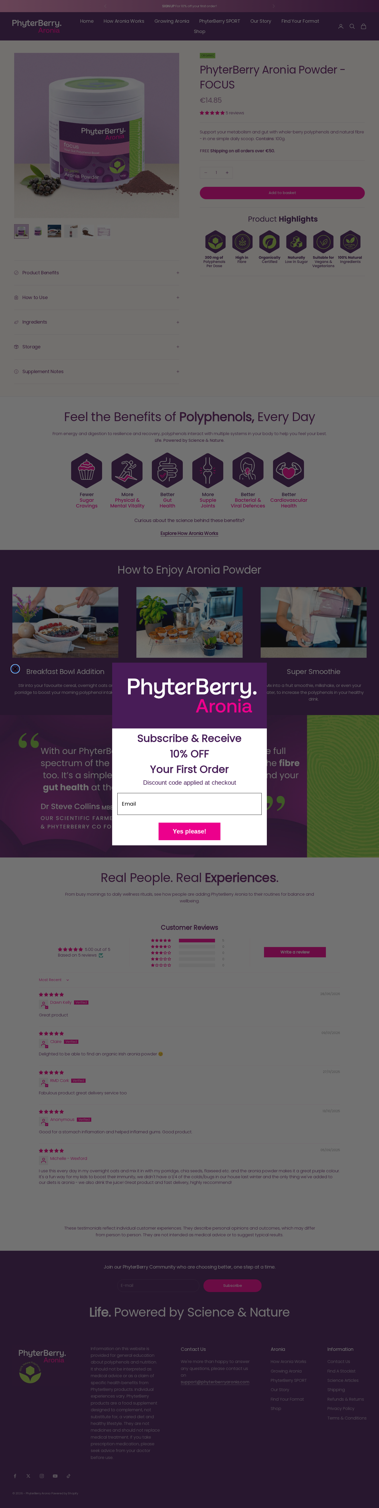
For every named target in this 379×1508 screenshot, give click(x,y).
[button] (189, 695)
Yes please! (189, 831)
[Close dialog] (15, 669)
